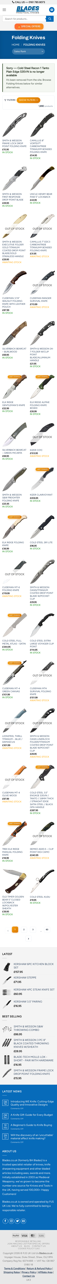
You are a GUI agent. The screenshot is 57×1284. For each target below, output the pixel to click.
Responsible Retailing (28, 1241)
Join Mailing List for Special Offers (28, 1243)
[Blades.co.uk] (28, 9)
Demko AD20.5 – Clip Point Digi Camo (42, 850)
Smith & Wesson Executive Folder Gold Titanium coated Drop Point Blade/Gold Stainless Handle (14, 249)
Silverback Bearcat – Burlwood (14, 350)
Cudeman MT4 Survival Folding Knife (40, 691)
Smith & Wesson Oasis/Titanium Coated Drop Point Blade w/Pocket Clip (41, 593)
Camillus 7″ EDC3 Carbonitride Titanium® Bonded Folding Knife (41, 246)
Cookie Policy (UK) (29, 1248)
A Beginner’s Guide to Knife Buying (31, 1125)
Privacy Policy (29, 1272)
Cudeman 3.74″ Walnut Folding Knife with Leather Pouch (13, 302)
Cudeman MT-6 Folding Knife (11, 589)
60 (47, 929)
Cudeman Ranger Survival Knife (40, 299)
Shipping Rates (11, 1272)
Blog (27, 1246)
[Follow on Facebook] (5, 1221)
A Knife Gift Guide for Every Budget (32, 1114)
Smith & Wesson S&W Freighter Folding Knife (12, 497)
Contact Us (39, 1246)
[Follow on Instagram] (11, 1221)
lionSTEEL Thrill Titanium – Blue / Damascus (12, 739)
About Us (16, 1246)
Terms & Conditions (14, 1268)
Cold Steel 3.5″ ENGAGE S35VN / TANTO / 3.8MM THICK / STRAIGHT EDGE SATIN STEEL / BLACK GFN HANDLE (42, 800)
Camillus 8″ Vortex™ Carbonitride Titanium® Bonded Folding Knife (41, 146)
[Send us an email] (23, 1221)
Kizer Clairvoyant (41, 494)
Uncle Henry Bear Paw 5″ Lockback (41, 195)
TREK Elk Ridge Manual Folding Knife (12, 852)
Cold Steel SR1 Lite (41, 542)
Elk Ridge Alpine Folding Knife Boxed (40, 405)
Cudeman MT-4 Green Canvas (11, 690)
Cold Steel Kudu (40, 897)
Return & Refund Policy (39, 1268)
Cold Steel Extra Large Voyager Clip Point (42, 643)
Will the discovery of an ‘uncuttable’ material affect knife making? (32, 1136)
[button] (4, 10)
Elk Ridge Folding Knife (13, 544)
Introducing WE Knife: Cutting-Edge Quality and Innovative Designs (32, 1103)
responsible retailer (13, 1210)
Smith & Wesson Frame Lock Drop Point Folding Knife (14, 143)
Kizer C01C (36, 450)
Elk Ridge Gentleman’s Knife (13, 403)
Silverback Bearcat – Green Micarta (14, 451)
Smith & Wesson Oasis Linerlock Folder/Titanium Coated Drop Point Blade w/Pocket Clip (41, 743)
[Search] (50, 19)
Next (29, 939)
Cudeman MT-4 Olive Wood (11, 794)
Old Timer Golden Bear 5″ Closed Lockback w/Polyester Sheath (13, 902)
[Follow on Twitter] (17, 1221)
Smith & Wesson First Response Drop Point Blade (12, 197)
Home (16, 44)
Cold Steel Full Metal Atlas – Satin (14, 642)
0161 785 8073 (37, 2)
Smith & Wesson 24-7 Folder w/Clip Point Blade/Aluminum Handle (42, 354)
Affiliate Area (45, 1272)
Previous (8, 931)
